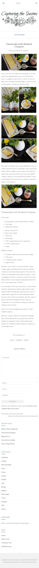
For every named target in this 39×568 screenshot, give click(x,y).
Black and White (6, 465)
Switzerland (5, 494)
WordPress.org (6, 546)
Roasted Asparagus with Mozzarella (22, 416)
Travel (3, 498)
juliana (26, 50)
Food (16, 35)
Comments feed (6, 543)
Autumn (3, 461)
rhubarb (18, 340)
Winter (3, 509)
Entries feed (5, 539)
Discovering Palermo (8, 444)
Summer (4, 490)
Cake (12, 340)
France (3, 472)
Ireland (3, 479)
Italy (2, 483)
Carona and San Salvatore (12, 414)
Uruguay (4, 502)
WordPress (33, 562)
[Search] (36, 3)
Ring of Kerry (5, 436)
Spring (22, 35)
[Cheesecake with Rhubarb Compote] (19, 62)
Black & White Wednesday (9, 429)
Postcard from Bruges (8, 433)
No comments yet (19, 335)
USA (2, 505)
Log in (3, 535)
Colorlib (21, 562)
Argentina (4, 457)
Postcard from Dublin (8, 440)
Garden (3, 476)
